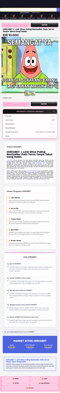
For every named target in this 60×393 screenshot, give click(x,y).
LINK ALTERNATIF (45, 383)
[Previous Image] (3, 65)
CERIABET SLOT (40, 162)
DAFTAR (44, 25)
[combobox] (28, 9)
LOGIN (15, 25)
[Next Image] (57, 65)
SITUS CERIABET (32, 171)
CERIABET (9, 160)
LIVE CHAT (31, 388)
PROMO (17, 378)
